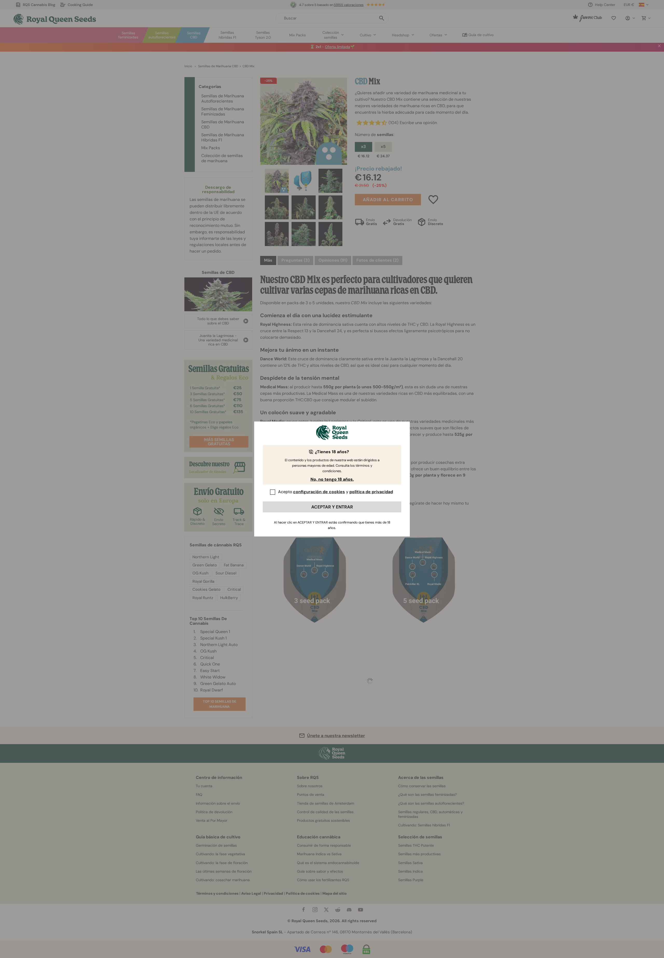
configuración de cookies (319, 491)
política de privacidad (371, 491)
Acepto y (335, 491)
